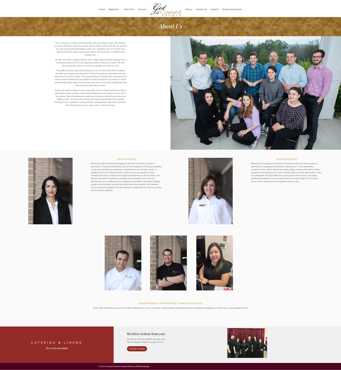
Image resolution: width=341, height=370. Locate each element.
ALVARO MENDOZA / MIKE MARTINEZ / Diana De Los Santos (170, 303)
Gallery (188, 10)
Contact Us (201, 10)
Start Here (129, 10)
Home (102, 10)
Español (214, 10)
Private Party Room (232, 10)
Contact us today (137, 349)
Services (142, 10)
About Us (113, 10)
